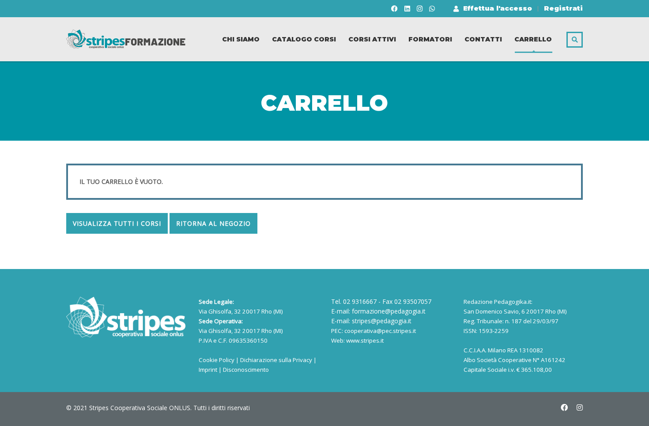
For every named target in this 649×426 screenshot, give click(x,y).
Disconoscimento (246, 370)
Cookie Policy (216, 360)
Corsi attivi (372, 39)
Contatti (483, 39)
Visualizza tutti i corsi (117, 223)
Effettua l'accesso (497, 8)
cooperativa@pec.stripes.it (380, 331)
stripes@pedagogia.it (381, 321)
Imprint (208, 370)
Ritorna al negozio (213, 223)
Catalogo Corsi (304, 39)
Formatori (430, 39)
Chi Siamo (241, 39)
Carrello (533, 39)
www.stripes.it (365, 340)
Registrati (563, 8)
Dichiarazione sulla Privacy (276, 360)
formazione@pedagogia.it (389, 311)
